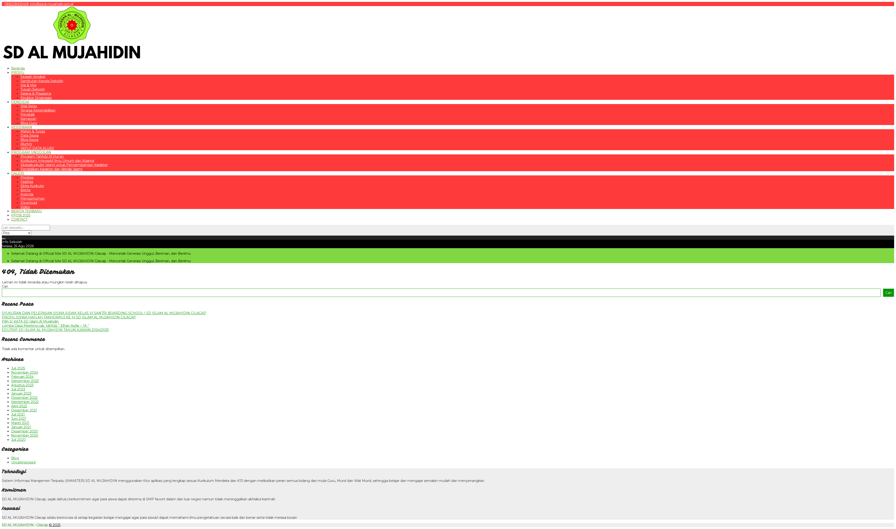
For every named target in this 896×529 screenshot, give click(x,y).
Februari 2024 (22, 377)
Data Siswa (29, 135)
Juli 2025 (18, 368)
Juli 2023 (18, 389)
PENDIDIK (20, 102)
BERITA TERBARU (26, 211)
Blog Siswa (29, 140)
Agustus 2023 (22, 385)
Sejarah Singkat (33, 77)
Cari (5, 286)
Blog (15, 458)
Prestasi (27, 177)
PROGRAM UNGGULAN (31, 152)
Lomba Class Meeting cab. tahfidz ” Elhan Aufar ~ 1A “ (45, 326)
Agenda (27, 194)
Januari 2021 (21, 427)
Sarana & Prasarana (36, 93)
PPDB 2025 (20, 215)
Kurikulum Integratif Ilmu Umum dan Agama (57, 161)
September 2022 (25, 402)
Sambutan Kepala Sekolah (42, 81)
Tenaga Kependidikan (38, 110)
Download (29, 203)
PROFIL (17, 72)
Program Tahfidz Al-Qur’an (42, 156)
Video (25, 207)
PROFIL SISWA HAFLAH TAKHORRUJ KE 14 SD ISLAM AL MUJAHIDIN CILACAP (69, 317)
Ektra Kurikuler (32, 186)
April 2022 (19, 406)
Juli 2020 (18, 440)
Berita (25, 190)
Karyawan (28, 119)
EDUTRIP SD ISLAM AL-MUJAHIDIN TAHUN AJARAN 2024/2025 (55, 330)
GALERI (17, 173)
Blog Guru (29, 123)
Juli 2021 (18, 414)
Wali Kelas (29, 106)
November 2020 (24, 435)
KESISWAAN (21, 127)
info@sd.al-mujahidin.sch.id (51, 4)
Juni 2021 (18, 419)
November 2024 (24, 372)
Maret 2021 (20, 423)
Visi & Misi (28, 85)
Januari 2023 (21, 393)
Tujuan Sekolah (33, 89)
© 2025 (54, 525)
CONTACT (19, 219)
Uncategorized (23, 462)
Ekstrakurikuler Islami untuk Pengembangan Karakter (64, 165)
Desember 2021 (24, 410)
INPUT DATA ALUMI (37, 148)
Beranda (18, 68)
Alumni (26, 144)
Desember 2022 (24, 398)
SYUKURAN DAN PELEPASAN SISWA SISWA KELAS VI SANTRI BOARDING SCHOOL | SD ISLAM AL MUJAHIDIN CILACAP (104, 313)
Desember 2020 (24, 431)
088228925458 (16, 4)
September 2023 (25, 381)
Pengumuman (33, 198)
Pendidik (28, 114)
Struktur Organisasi (36, 98)
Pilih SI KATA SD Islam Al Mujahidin (30, 321)
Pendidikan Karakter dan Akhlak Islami (51, 169)
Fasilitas (27, 182)
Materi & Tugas (33, 131)
